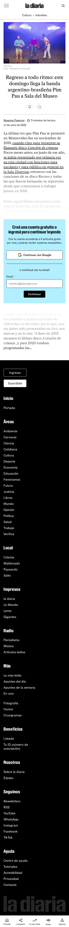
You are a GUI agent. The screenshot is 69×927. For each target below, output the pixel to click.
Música (9, 646)
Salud (8, 522)
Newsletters (12, 801)
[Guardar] (29, 106)
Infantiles (41, 15)
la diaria (9, 599)
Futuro (8, 486)
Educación (11, 474)
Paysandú (11, 569)
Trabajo (9, 528)
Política (9, 516)
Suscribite (15, 383)
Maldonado (12, 563)
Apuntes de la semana (19, 688)
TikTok (8, 837)
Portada (9, 408)
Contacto (10, 885)
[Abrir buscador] (63, 5)
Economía (11, 467)
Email (10, 276)
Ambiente (10, 431)
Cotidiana (10, 449)
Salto (7, 575)
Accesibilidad (13, 873)
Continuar (34, 294)
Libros (8, 498)
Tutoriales (10, 867)
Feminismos (12, 480)
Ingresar (15, 373)
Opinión (9, 510)
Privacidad (11, 879)
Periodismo (11, 640)
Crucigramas (13, 715)
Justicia (9, 492)
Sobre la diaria (14, 772)
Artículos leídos (14, 652)
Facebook (11, 831)
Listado (9, 739)
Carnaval (10, 437)
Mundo (9, 504)
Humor (8, 709)
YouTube (9, 813)
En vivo (9, 694)
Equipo (8, 778)
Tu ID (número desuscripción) (16, 747)
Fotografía (11, 703)
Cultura (26, 15)
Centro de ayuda (16, 861)
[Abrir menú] (6, 6)
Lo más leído (12, 675)
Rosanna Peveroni (14, 120)
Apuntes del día (15, 681)
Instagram (11, 825)
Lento (8, 611)
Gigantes (10, 617)
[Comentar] (39, 106)
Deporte (9, 461)
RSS (7, 807)
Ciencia (9, 443)
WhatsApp (11, 819)
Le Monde (11, 605)
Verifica (9, 534)
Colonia (9, 557)
